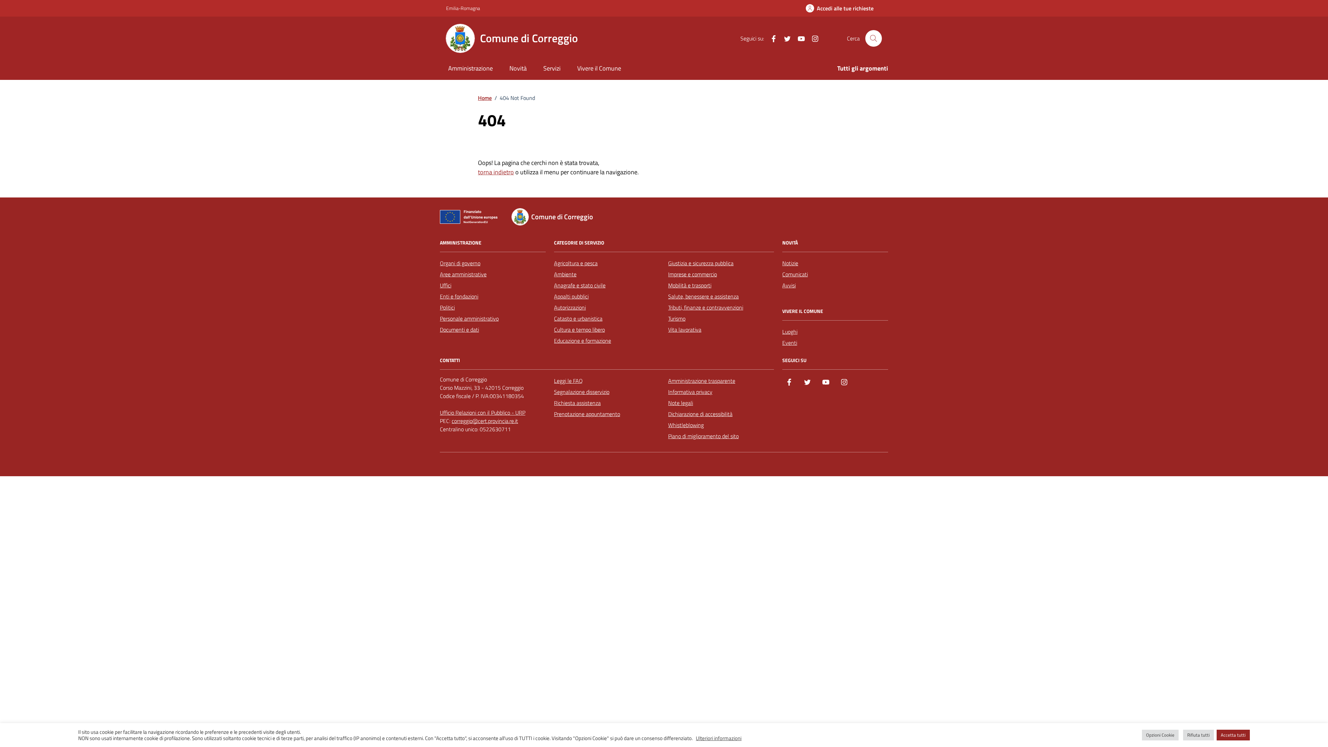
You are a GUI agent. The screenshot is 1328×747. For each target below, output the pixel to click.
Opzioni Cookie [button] (1160, 734)
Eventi (789, 343)
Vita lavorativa (684, 329)
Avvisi (789, 285)
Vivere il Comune (599, 68)
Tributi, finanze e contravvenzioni (705, 307)
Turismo (676, 318)
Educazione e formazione (582, 340)
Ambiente (565, 274)
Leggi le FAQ (568, 381)
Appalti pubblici (571, 296)
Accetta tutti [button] (1233, 734)
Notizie (790, 263)
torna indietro (496, 172)
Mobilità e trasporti (689, 285)
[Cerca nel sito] (873, 38)
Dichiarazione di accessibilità (700, 414)
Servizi (552, 68)
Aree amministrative (463, 274)
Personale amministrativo (469, 318)
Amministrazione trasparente (701, 381)
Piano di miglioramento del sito (703, 436)
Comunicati (795, 274)
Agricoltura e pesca (576, 263)
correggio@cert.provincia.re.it (485, 421)
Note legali (680, 403)
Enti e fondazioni (459, 296)
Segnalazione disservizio (581, 392)
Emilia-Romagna (463, 8)
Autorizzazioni (570, 307)
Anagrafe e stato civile (580, 285)
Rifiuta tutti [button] (1198, 734)
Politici (447, 307)
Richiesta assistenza (577, 403)
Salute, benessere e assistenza (703, 296)
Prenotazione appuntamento (587, 414)
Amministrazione (470, 68)
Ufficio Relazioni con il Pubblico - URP (482, 412)
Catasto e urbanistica (578, 318)
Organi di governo (460, 263)
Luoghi (789, 332)
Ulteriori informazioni (718, 738)
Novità (518, 68)
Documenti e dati (459, 329)
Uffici (445, 285)
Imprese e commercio (692, 274)
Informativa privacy (690, 392)
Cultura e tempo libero (579, 329)
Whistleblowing (686, 425)
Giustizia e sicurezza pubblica (701, 263)
